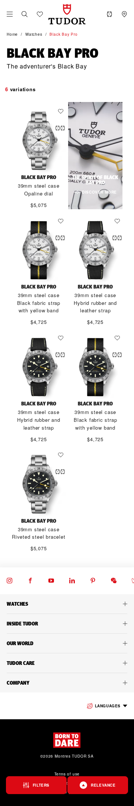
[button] (25, 14)
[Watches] (67, 604)
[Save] (62, 111)
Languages (108, 705)
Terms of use (67, 774)
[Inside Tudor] (67, 623)
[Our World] (67, 643)
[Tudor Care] (67, 663)
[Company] (67, 682)
